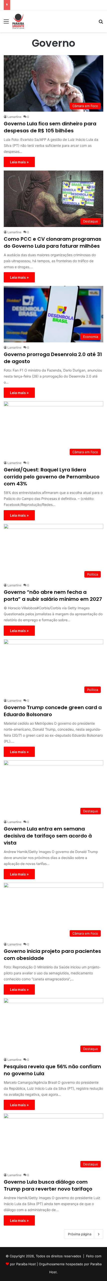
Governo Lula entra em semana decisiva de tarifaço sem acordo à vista (48, 835)
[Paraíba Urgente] (18, 21)
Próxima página (79, 1234)
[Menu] (6, 23)
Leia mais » (19, 162)
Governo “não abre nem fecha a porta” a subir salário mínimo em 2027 (53, 596)
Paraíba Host (26, 1264)
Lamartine (14, 117)
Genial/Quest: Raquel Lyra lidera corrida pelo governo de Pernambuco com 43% (52, 476)
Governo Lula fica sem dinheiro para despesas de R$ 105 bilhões (50, 127)
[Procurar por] (100, 23)
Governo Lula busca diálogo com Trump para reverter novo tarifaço (48, 1185)
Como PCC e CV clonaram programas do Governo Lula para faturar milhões (52, 242)
